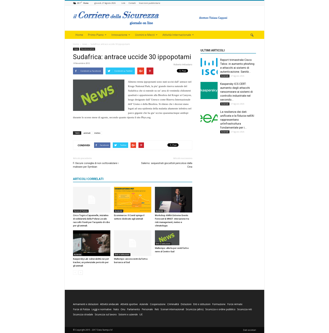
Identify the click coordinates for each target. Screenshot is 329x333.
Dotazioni (186, 304)
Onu (123, 309)
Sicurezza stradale (83, 314)
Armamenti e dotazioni (85, 304)
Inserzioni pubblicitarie (149, 3)
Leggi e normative (102, 309)
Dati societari (249, 330)
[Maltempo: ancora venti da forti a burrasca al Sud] (132, 243)
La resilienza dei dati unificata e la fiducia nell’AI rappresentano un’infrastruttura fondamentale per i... (237, 119)
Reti (157, 309)
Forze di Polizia (81, 211)
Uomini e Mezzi (145, 35)
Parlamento (133, 309)
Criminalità (173, 304)
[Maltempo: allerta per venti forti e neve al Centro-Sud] (173, 237)
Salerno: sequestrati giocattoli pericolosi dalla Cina (166, 165)
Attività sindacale (109, 304)
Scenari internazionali (172, 309)
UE (141, 314)
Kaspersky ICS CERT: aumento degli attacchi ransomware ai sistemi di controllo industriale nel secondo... (236, 91)
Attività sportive (129, 304)
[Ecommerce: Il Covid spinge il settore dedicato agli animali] (132, 200)
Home (79, 35)
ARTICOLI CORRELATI (88, 179)
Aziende (118, 211)
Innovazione (119, 35)
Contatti (132, 3)
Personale (147, 309)
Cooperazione (158, 304)
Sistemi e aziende (128, 314)
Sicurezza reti (244, 309)
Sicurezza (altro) (87, 49)
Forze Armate (234, 304)
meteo (97, 133)
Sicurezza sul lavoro (106, 314)
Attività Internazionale (176, 35)
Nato (116, 309)
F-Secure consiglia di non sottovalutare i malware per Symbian (95, 165)
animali (86, 133)
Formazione (219, 304)
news (76, 49)
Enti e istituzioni (122, 254)
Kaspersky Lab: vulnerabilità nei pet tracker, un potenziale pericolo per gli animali (91, 262)
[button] (252, 35)
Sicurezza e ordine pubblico (220, 309)
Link (123, 3)
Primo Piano (96, 35)
